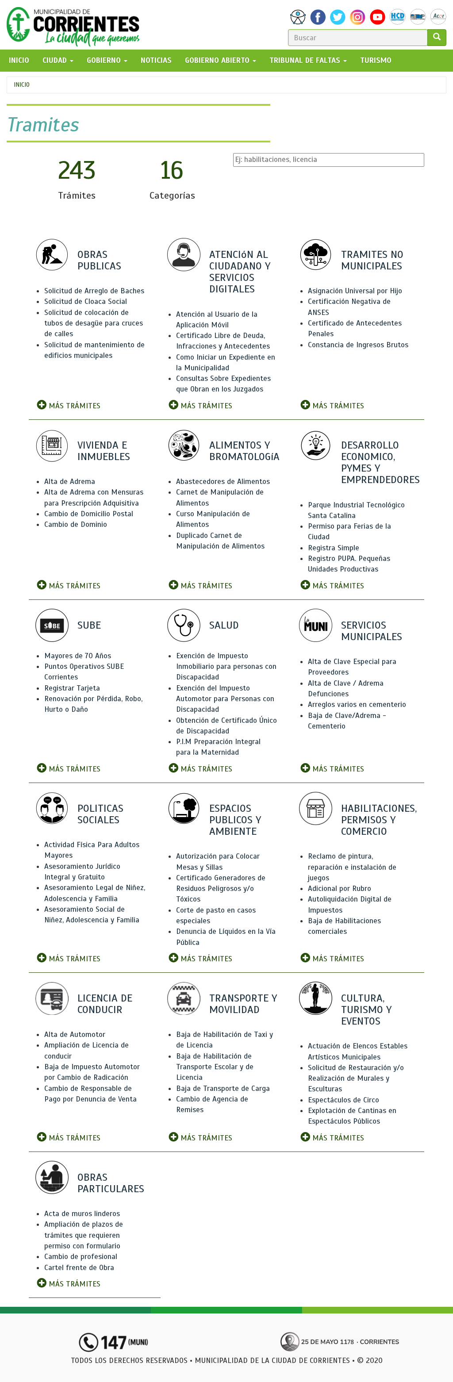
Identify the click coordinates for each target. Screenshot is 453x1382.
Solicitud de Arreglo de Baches (94, 291)
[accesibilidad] (298, 17)
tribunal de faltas (305, 60)
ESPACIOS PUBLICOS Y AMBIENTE (235, 820)
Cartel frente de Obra (79, 1267)
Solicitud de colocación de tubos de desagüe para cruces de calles (93, 323)
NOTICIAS (156, 60)
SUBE (89, 625)
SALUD (224, 625)
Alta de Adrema (69, 481)
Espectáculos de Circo (343, 1100)
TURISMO (376, 60)
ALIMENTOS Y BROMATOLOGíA (244, 450)
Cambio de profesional (80, 1256)
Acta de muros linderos (82, 1213)
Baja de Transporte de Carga (223, 1088)
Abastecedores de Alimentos (223, 481)
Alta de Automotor (74, 1034)
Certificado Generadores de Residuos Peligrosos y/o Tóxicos (220, 888)
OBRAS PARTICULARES (110, 1183)
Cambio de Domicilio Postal (88, 513)
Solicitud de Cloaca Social (85, 301)
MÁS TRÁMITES (73, 406)
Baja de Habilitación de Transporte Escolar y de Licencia (214, 1067)
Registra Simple (333, 548)
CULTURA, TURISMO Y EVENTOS (366, 1009)
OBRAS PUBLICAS (99, 260)
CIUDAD (55, 60)
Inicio (22, 84)
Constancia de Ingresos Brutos (358, 344)
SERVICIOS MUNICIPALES (371, 630)
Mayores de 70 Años (77, 655)
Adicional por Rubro (339, 888)
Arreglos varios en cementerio (357, 704)
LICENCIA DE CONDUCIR (104, 1003)
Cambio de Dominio (75, 524)
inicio (19, 60)
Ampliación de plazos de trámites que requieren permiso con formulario (83, 1235)
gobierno (105, 60)
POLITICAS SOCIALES (100, 814)
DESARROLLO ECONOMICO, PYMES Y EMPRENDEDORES (380, 462)
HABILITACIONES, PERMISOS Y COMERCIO (379, 820)
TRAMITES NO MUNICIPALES (372, 260)
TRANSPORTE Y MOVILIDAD (243, 1003)
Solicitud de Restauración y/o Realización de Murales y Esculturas (356, 1078)
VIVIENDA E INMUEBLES (103, 450)
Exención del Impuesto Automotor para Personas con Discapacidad (225, 698)
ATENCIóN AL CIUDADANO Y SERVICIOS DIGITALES (239, 272)
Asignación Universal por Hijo (355, 291)
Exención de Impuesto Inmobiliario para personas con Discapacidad (226, 666)
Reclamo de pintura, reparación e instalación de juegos (352, 867)
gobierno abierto (218, 60)
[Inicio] (76, 25)
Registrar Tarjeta (72, 688)
